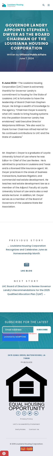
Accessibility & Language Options (4, 453)
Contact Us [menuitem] (34, 429)
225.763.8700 (27, 362)
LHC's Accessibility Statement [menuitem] (26, 424)
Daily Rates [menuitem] (20, 429)
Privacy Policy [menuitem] (26, 419)
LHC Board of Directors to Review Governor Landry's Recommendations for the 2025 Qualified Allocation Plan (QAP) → (26, 290)
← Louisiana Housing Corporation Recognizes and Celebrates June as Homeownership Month (26, 249)
